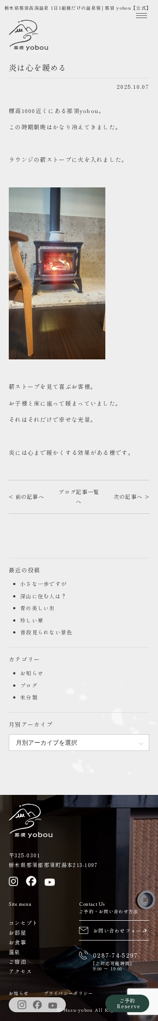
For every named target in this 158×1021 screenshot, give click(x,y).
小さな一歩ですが (43, 583)
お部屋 (17, 932)
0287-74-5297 (115, 955)
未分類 (29, 697)
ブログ (29, 685)
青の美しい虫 (37, 607)
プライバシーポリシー (68, 993)
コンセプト (23, 922)
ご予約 (128, 1003)
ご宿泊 (17, 961)
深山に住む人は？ (43, 596)
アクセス (20, 971)
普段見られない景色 (46, 632)
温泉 (15, 951)
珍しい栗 (31, 620)
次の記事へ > (131, 496)
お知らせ (31, 673)
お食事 (17, 942)
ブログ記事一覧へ (78, 496)
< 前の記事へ (26, 496)
